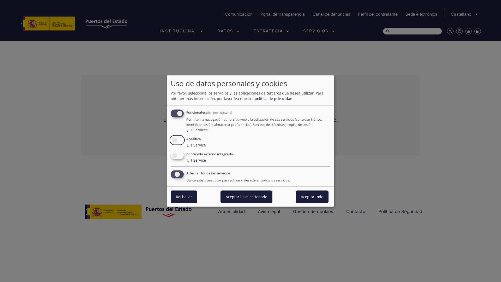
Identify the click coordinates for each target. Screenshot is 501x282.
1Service (196, 145)
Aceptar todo (312, 196)
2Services (197, 129)
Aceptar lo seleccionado (246, 196)
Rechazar (184, 196)
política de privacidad (274, 98)
